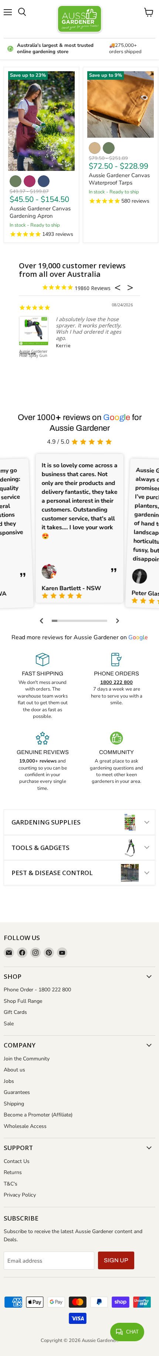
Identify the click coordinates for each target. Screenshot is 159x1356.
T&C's (10, 1183)
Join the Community (27, 1058)
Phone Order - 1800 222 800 (37, 989)
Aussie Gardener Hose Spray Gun (33, 354)
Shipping (14, 1103)
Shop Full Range (23, 1001)
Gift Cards (15, 1012)
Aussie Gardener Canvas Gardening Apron (40, 212)
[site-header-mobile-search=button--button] (22, 12)
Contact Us (17, 1161)
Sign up (116, 1260)
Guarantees (17, 1092)
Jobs (9, 1081)
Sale (9, 1023)
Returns (13, 1172)
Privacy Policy (20, 1194)
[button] (41, 621)
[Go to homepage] (79, 19)
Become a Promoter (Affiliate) (38, 1114)
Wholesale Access (25, 1126)
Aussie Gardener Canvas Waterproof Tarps (119, 179)
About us (14, 1069)
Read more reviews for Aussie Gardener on (79, 637)
